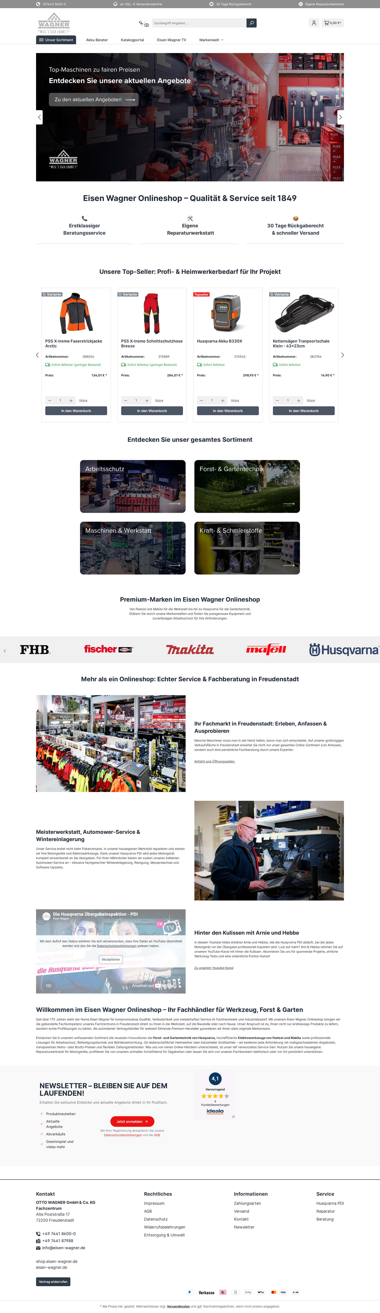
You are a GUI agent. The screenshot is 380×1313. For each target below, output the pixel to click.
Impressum (154, 1203)
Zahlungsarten (247, 1203)
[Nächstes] (340, 117)
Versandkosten (178, 1306)
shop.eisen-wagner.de (56, 1261)
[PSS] (344, 649)
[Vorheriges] (39, 117)
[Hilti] (190, 649)
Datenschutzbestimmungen (117, 946)
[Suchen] (252, 23)
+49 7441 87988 (57, 1240)
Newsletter (244, 1227)
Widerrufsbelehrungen (164, 1227)
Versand (241, 1211)
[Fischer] (35, 649)
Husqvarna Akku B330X (219, 341)
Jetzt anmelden (129, 1121)
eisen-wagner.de (51, 1267)
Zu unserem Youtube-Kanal (213, 968)
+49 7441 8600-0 (59, 1233)
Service (325, 1194)
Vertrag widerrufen (53, 1282)
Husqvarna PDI (330, 1203)
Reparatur (325, 1211)
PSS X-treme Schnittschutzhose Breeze (152, 343)
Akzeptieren (111, 959)
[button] (56, 39)
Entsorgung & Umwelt (164, 1235)
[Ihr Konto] (314, 22)
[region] (190, 117)
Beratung (325, 1219)
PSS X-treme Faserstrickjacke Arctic (73, 343)
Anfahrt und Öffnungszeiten (214, 761)
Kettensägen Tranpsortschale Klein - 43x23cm (301, 343)
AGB (157, 1135)
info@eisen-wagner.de (63, 1247)
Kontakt (241, 1219)
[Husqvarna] (267, 649)
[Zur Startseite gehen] (60, 23)
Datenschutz (156, 1219)
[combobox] (199, 23)
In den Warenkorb (76, 411)
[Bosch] (112, 649)
